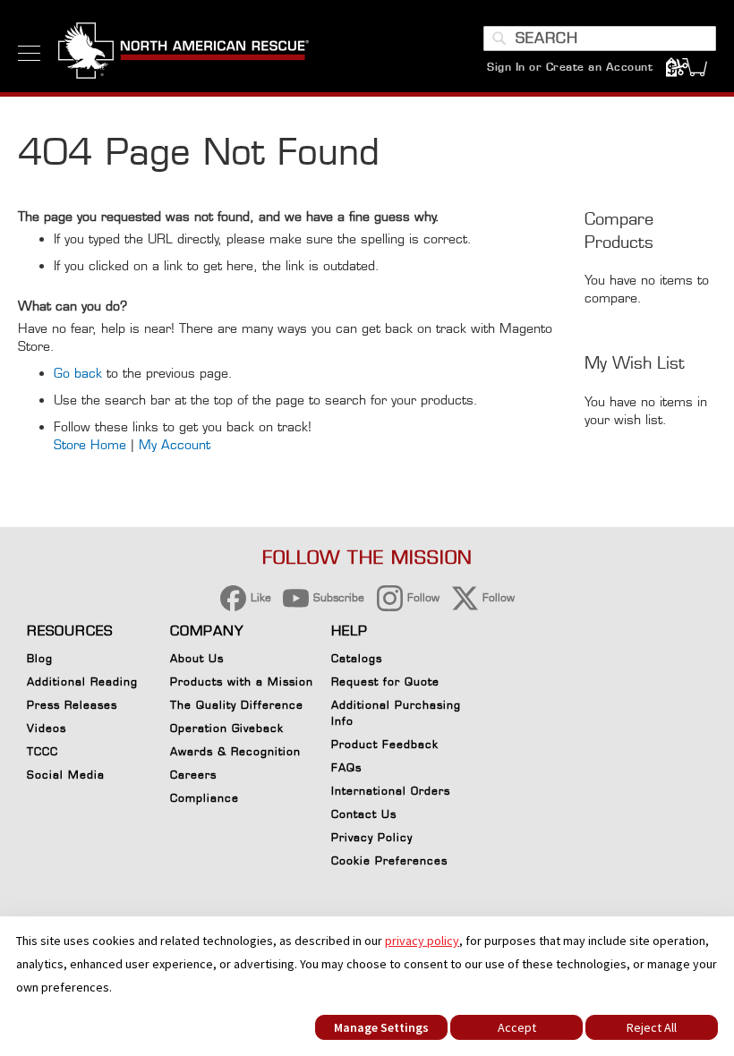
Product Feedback (385, 744)
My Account (174, 444)
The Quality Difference (236, 704)
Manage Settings (381, 1027)
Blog (40, 658)
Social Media (66, 774)
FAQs (346, 767)
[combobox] (599, 38)
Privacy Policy (372, 837)
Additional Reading (82, 681)
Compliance (204, 798)
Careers (193, 774)
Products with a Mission (241, 681)
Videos (46, 728)
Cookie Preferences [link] (389, 860)
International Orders (390, 790)
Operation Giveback (227, 728)
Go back (78, 372)
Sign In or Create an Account (570, 66)
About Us (197, 658)
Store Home (90, 444)
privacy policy (422, 941)
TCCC (42, 751)
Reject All (652, 1027)
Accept (517, 1027)
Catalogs (356, 658)
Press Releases (72, 704)
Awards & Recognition (235, 751)
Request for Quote (385, 681)
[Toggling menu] (29, 53)
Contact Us (364, 814)
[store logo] (183, 52)
